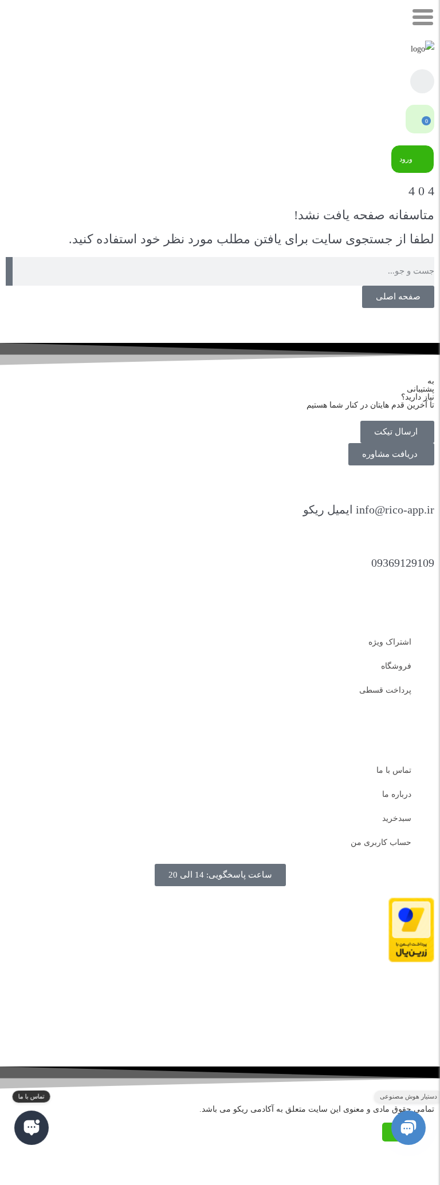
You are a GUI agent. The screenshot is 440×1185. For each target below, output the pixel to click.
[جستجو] (9, 271)
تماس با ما (393, 770)
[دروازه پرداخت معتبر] (411, 959)
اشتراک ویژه (389, 642)
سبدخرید (396, 818)
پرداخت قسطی (385, 690)
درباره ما (396, 794)
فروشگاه (396, 666)
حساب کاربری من (381, 842)
